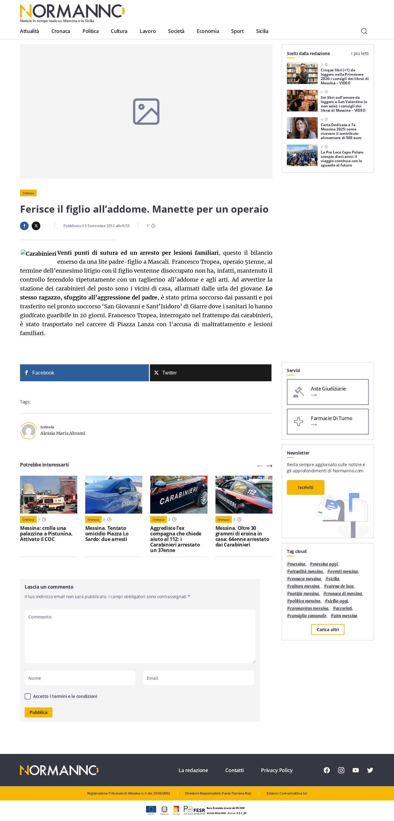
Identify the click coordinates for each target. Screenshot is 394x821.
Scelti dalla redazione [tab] (308, 53)
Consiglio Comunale (308, 616)
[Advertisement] (328, 270)
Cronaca (60, 31)
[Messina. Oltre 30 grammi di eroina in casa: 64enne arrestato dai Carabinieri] (244, 495)
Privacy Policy (277, 770)
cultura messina (305, 586)
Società (176, 31)
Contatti (234, 770)
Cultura (119, 31)
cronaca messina (305, 579)
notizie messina (304, 593)
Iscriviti (305, 487)
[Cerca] (364, 31)
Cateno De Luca (340, 586)
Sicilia (262, 31)
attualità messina (306, 571)
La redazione (193, 770)
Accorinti (344, 608)
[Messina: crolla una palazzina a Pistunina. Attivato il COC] (48, 495)
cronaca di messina (344, 593)
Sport (237, 31)
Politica (90, 31)
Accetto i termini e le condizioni (65, 696)
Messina (297, 564)
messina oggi (325, 564)
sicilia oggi (338, 601)
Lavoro (148, 31)
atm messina (346, 616)
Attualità (29, 31)
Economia (208, 31)
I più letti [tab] (360, 53)
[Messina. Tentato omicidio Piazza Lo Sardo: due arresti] (114, 495)
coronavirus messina (309, 608)
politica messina (305, 601)
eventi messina (344, 571)
